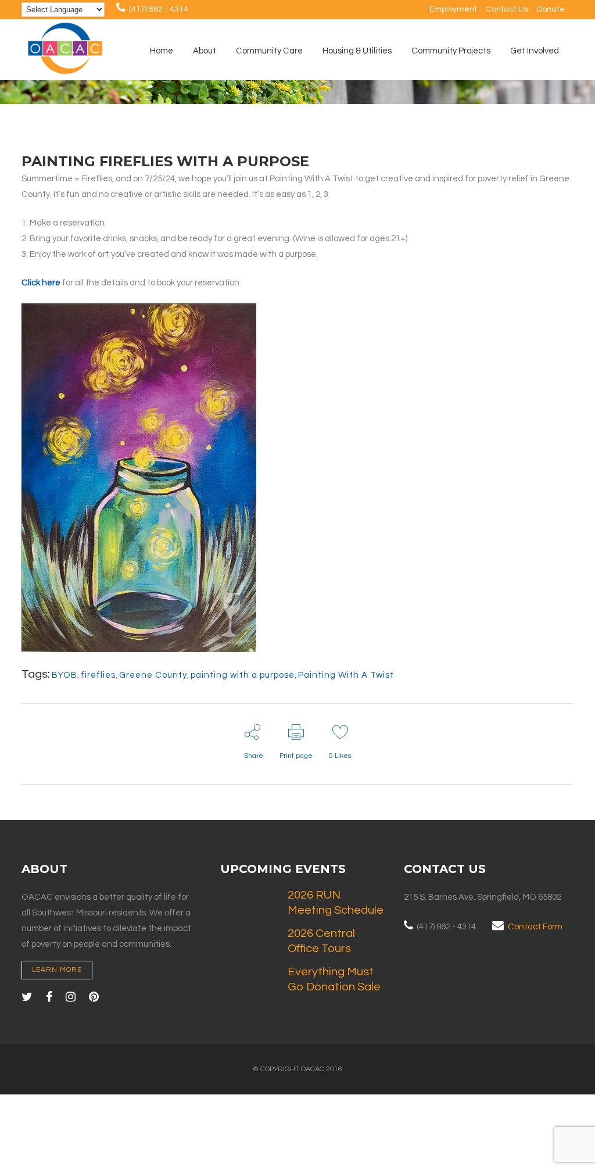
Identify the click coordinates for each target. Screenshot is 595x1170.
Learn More (57, 970)
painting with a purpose (243, 675)
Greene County (153, 675)
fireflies (98, 675)
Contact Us (507, 9)
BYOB (64, 675)
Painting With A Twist (346, 675)
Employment (453, 9)
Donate (551, 9)
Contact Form (535, 926)
